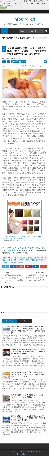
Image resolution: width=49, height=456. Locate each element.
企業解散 (21, 260)
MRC (8, 258)
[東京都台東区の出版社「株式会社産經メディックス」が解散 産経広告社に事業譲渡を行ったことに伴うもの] (6, 375)
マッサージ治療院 (18, 258)
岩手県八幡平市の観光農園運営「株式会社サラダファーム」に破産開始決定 (28, 396)
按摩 (8, 260)
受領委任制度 (35, 260)
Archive (24, 321)
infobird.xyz (24, 19)
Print (15, 62)
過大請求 (14, 260)
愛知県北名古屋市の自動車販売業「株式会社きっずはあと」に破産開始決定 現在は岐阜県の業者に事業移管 (28, 351)
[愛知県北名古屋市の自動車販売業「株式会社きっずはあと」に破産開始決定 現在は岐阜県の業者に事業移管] (6, 352)
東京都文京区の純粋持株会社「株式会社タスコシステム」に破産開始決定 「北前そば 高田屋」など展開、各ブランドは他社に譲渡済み (28, 330)
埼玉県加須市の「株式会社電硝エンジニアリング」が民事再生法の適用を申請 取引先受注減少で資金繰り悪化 (28, 418)
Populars (9, 321)
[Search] (46, 31)
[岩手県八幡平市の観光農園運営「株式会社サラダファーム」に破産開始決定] (6, 398)
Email (23, 62)
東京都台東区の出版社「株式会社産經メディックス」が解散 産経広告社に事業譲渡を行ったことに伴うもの (28, 374)
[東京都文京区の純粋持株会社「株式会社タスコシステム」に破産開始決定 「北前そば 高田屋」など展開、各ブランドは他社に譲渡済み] (6, 329)
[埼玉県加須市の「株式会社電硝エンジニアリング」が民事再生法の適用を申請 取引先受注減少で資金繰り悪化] (6, 419)
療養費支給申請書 (17, 263)
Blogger (29, 454)
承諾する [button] (3, 8)
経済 (28, 260)
